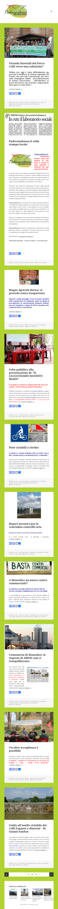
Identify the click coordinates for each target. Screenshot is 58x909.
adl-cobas (43, 778)
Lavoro (38, 102)
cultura (38, 415)
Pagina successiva (51, 874)
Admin (29, 906)
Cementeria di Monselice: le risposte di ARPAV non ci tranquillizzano (27, 658)
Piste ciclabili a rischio (24, 447)
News (42, 102)
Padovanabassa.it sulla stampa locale (24, 142)
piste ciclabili (33, 483)
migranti (27, 780)
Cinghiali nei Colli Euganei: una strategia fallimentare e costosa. (48, 898)
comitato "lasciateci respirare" (16, 104)
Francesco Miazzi (24, 102)
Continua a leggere (15, 89)
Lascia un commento (15, 105)
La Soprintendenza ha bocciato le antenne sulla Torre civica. (26, 898)
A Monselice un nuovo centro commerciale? (28, 581)
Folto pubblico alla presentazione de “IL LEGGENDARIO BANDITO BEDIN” (26, 374)
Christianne (23, 863)
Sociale (36, 778)
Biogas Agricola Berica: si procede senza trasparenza (27, 291)
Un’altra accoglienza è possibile (23, 749)
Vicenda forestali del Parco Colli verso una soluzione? (27, 64)
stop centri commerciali (27, 616)
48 (36, 874)
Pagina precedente (6, 874)
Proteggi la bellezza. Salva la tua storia (13, 897)
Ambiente (33, 102)
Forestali (27, 104)
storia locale (19, 416)
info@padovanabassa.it (26, 236)
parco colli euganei (34, 104)
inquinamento (18, 554)
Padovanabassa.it (41, 154)
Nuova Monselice (16, 616)
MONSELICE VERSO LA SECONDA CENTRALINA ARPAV (25, 533)
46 (29, 874)
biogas (43, 325)
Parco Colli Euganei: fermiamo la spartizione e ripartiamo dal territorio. (37, 899)
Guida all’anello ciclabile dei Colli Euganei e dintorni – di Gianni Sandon (28, 828)
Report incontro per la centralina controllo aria (25, 525)
